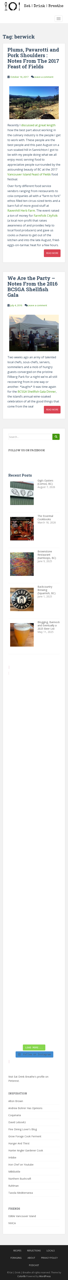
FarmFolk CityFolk (46, 216)
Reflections (34, 1250)
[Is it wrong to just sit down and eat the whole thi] (34, 813)
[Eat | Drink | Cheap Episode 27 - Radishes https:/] (34, 692)
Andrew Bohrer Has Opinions (25, 1108)
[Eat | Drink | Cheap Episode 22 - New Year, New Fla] (34, 935)
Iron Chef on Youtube (21, 1164)
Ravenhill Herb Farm (21, 211)
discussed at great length (38, 125)
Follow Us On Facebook (26, 450)
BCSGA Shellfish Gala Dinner (37, 392)
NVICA (12, 1223)
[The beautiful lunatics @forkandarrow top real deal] (34, 996)
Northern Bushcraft (19, 1178)
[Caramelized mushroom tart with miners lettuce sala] (34, 722)
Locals (51, 1250)
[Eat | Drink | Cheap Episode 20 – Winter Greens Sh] (34, 1027)
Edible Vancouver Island (22, 1216)
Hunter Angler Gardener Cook (25, 1150)
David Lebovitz (17, 1122)
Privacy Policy (49, 1257)
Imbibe (12, 1157)
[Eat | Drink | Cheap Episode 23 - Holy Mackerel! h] (34, 905)
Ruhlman (13, 1185)
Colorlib (21, 1276)
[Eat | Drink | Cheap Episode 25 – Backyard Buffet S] (34, 783)
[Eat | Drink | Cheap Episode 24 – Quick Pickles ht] (34, 844)
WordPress (45, 1276)
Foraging (16, 1257)
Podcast (34, 1265)
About (31, 1257)
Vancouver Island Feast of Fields (29, 174)
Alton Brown (15, 1101)
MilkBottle (14, 1171)
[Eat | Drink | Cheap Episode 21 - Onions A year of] (34, 966)
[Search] (56, 437)
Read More (52, 253)
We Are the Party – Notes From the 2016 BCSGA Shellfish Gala (32, 286)
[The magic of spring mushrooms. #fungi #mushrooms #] (34, 874)
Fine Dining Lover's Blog (22, 1129)
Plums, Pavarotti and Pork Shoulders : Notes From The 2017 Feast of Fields (33, 58)
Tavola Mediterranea (20, 1192)
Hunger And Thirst (19, 1143)
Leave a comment (43, 76)
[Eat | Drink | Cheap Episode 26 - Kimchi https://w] (34, 752)
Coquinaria (14, 1115)
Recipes (17, 1250)
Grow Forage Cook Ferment (24, 1136)
